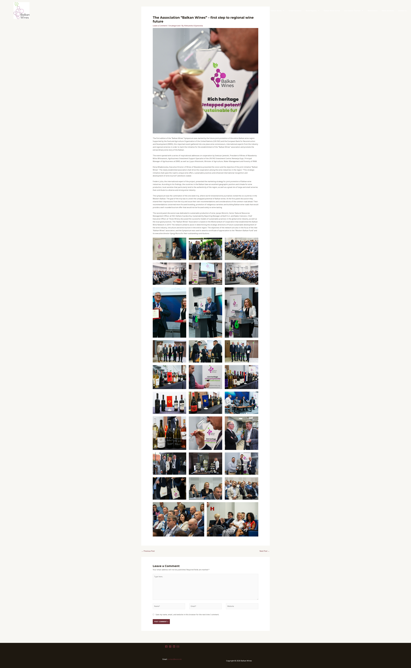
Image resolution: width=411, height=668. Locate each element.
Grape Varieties (295, 10)
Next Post (265, 551)
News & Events (388, 10)
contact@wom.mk (175, 659)
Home (264, 10)
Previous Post (148, 551)
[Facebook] (166, 646)
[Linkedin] (174, 646)
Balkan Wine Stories (332, 10)
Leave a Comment (160, 25)
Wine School (372, 10)
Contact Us (402, 10)
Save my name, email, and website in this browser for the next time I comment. (187, 614)
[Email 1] (178, 646)
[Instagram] (170, 646)
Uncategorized (174, 25)
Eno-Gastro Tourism (352, 10)
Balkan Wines (276, 10)
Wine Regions (311, 10)
